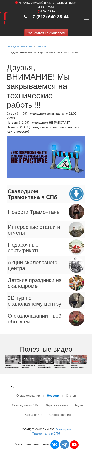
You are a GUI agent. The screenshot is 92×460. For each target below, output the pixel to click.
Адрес (79, 405)
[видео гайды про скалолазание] (46, 361)
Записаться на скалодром (46, 32)
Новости (41, 46)
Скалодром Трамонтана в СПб (51, 431)
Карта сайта (33, 414)
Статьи (71, 395)
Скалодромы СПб (25, 405)
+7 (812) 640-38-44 (49, 16)
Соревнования (60, 414)
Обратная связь (56, 405)
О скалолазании (28, 395)
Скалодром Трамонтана (20, 46)
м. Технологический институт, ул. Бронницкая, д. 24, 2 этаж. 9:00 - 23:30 (47, 6)
